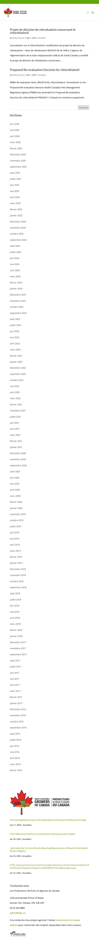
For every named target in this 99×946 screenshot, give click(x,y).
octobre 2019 (16, 520)
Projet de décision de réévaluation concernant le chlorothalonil (43, 31)
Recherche (83, 107)
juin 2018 (14, 605)
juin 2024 (14, 258)
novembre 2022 (18, 374)
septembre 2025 (18, 166)
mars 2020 (15, 495)
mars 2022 (15, 398)
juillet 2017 (15, 666)
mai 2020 (14, 483)
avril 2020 (15, 489)
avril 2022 (15, 392)
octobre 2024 (16, 233)
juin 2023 (14, 331)
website (14, 925)
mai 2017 (14, 678)
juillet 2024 (15, 252)
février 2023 (16, 355)
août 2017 (15, 660)
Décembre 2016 (18, 709)
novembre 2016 (18, 715)
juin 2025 (14, 184)
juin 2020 (14, 477)
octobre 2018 (16, 581)
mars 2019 (15, 550)
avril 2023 (15, 343)
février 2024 (16, 282)
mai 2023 (14, 337)
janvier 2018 (16, 636)
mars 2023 (15, 349)
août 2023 (15, 319)
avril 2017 (15, 684)
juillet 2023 (15, 325)
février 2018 (16, 630)
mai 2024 (14, 264)
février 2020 (16, 502)
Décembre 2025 (18, 154)
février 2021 (16, 441)
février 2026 (16, 148)
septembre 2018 (18, 587)
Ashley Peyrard (18, 38)
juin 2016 (14, 745)
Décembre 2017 (18, 642)
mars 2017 (15, 691)
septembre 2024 (18, 239)
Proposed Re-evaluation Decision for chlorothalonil (44, 70)
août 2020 (15, 471)
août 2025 (15, 172)
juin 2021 (14, 422)
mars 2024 (15, 276)
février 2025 (16, 209)
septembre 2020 (18, 465)
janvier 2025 (16, 215)
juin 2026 (14, 124)
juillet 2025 (15, 178)
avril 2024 (15, 270)
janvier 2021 (16, 447)
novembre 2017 (18, 648)
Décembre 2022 (18, 367)
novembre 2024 (18, 227)
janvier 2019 (16, 562)
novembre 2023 (18, 300)
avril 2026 (15, 136)
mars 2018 (15, 623)
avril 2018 (15, 617)
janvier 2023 (16, 361)
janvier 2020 (16, 508)
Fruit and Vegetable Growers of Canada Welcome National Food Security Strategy (48, 820)
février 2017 (16, 697)
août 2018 (15, 593)
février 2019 (16, 556)
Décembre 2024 (18, 221)
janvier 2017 (16, 703)
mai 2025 (14, 191)
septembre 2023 (18, 313)
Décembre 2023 (18, 294)
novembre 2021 (18, 410)
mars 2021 (15, 435)
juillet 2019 (15, 526)
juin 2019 (14, 532)
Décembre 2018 (18, 569)
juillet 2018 (15, 599)
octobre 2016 (16, 721)
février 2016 (16, 770)
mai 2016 (14, 752)
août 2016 (15, 733)
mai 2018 (14, 611)
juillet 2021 (15, 416)
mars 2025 (15, 203)
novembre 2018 (18, 575)
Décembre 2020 (18, 453)
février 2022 (16, 404)
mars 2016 (15, 764)
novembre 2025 (18, 160)
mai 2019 (14, 538)
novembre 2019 (18, 514)
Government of (64, 920)
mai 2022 (14, 386)
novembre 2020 (18, 459)
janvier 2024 (16, 288)
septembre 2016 (18, 727)
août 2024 (15, 245)
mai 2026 (14, 130)
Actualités (42, 38)
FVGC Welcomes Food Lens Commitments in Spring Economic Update (42, 834)
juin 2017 (14, 672)
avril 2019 (15, 544)
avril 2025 (15, 197)
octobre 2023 (16, 306)
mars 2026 (15, 142)
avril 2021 (15, 428)
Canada (76, 920)
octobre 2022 (16, 380)
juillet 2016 (15, 739)
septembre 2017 (18, 654)
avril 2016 (15, 758)
